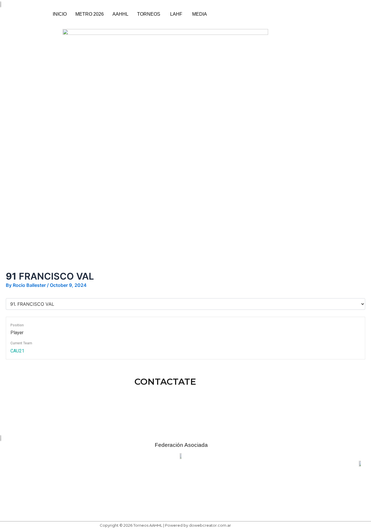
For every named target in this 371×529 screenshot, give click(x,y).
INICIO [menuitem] (60, 14)
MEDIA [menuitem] (199, 14)
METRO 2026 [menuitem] (89, 14)
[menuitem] (149, 14)
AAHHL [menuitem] (120, 14)
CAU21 (17, 351)
